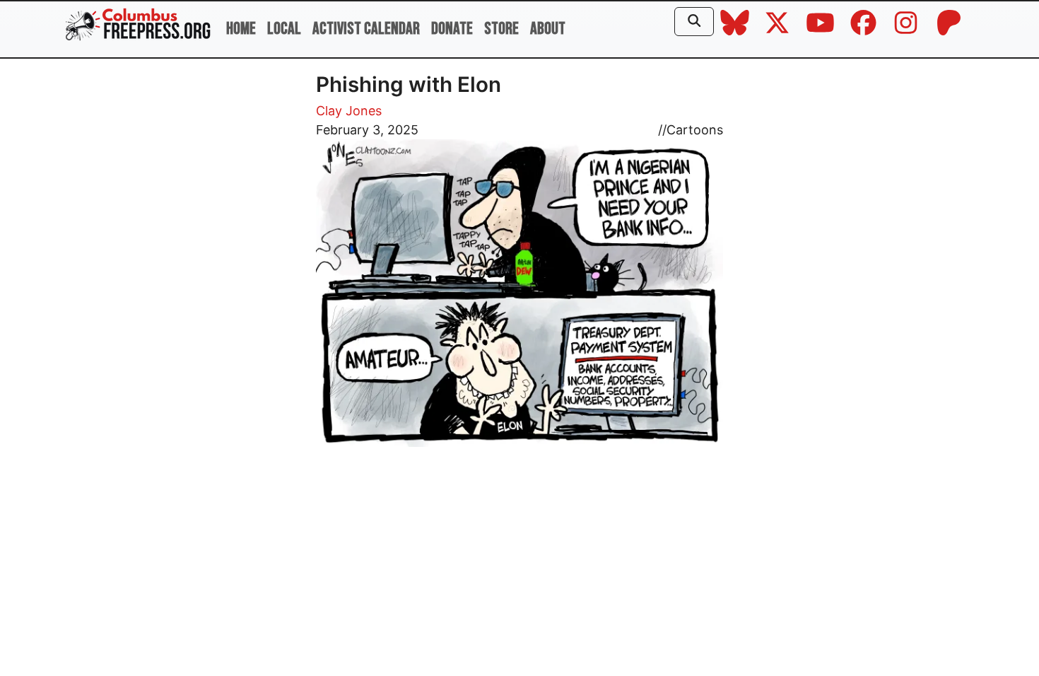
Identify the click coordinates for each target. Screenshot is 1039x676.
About (547, 28)
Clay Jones (349, 110)
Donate (452, 28)
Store (501, 28)
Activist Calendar (366, 28)
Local (284, 28)
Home (241, 28)
